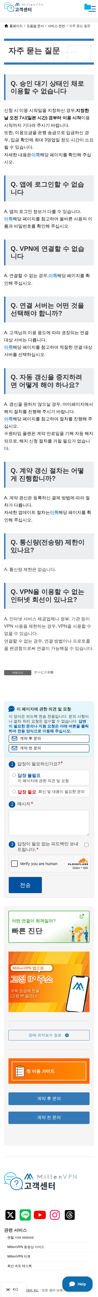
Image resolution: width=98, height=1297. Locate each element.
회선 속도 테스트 (19, 1266)
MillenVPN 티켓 (18, 1256)
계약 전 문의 (30, 748)
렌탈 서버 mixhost (20, 1238)
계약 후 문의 (30, 738)
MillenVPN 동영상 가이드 (25, 1247)
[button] (49, 1035)
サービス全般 (44, 672)
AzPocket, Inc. (28, 1290)
